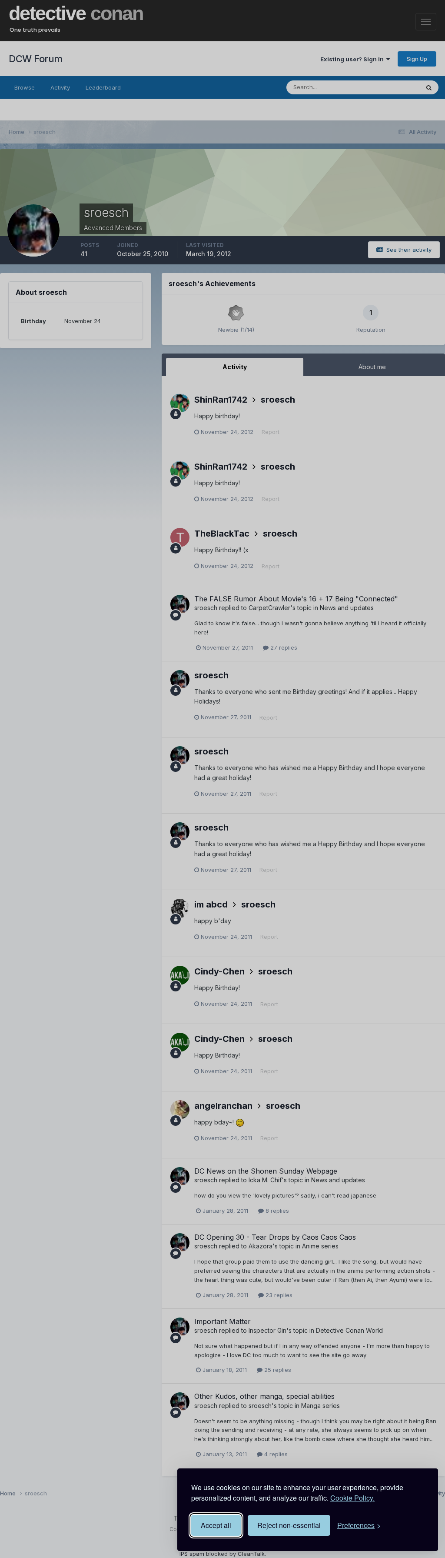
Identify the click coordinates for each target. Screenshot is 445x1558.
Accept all (216, 1525)
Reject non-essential (289, 1525)
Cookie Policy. (352, 1498)
